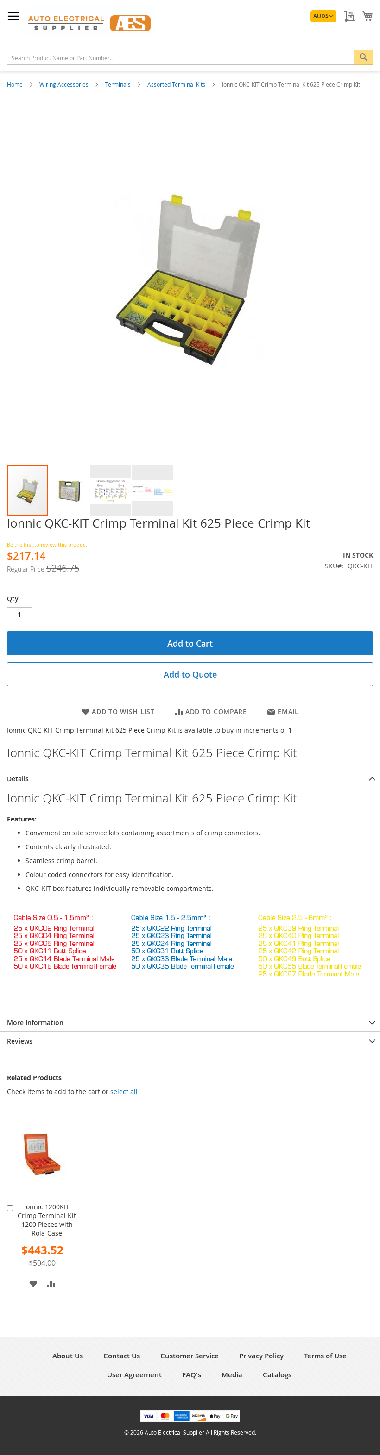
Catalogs (277, 1375)
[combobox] (190, 57)
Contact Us (121, 1356)
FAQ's (191, 1375)
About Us (67, 1356)
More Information (35, 1022)
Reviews (19, 1041)
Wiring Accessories (64, 84)
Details (18, 778)
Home (15, 84)
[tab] (190, 778)
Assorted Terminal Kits (177, 84)
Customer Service (189, 1356)
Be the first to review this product (47, 544)
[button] (323, 16)
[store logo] (90, 21)
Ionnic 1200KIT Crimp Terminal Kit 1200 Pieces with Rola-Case (47, 1219)
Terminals (118, 84)
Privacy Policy (261, 1356)
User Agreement (134, 1375)
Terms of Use (325, 1356)
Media (232, 1375)
